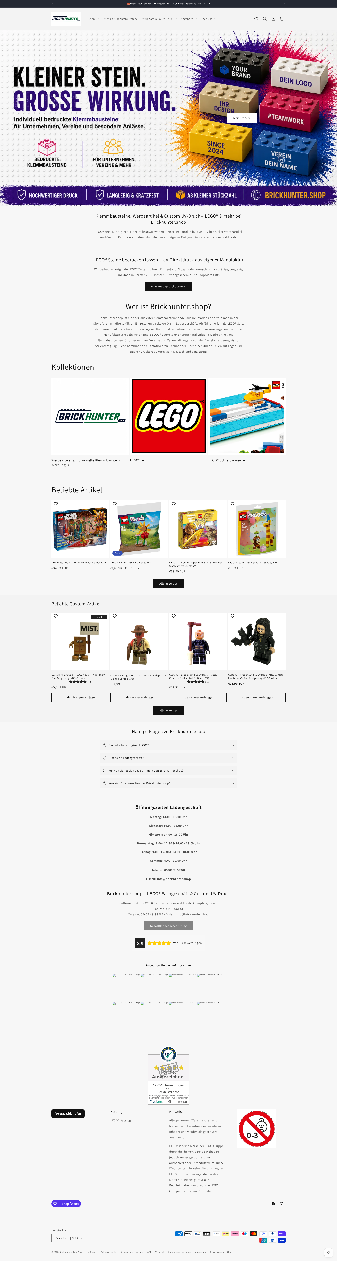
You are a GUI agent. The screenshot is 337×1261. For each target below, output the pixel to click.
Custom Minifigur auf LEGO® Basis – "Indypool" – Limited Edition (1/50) (138, 677)
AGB (149, 1252)
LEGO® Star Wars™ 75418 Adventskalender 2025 (78, 562)
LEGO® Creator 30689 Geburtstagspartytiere (253, 562)
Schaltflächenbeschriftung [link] (168, 926)
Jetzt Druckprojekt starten (168, 286)
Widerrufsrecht (109, 1252)
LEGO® (135, 460)
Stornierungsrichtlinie (221, 1252)
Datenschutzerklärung (132, 1252)
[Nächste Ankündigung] (284, 3)
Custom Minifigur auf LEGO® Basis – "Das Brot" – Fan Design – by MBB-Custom (79, 676)
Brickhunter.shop (68, 1252)
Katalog (125, 1120)
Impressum (200, 1252)
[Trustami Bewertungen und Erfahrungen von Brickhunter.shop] (168, 1075)
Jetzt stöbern (242, 118)
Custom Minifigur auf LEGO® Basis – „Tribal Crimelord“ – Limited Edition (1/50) (193, 676)
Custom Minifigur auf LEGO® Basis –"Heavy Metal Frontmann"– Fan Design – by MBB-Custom (256, 676)
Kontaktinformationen (179, 1252)
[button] (93, 19)
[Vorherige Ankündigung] (53, 3)
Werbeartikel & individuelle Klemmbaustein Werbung (85, 462)
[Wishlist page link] (256, 19)
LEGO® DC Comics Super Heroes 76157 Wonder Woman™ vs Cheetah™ (195, 564)
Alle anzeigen (168, 583)
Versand (159, 1252)
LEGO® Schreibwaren (224, 460)
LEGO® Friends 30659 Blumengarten (130, 562)
